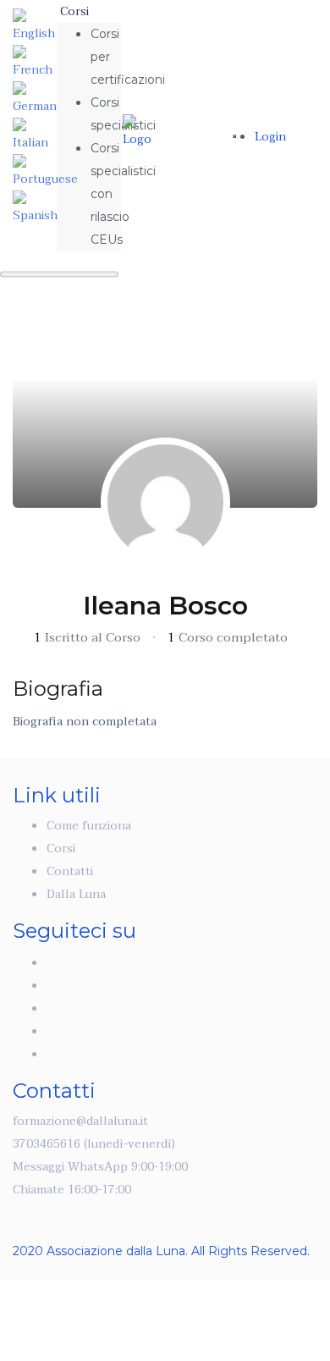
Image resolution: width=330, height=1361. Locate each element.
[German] (35, 98)
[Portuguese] (45, 171)
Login (270, 136)
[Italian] (34, 135)
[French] (34, 62)
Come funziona (89, 825)
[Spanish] (35, 208)
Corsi (74, 11)
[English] (34, 26)
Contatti (70, 871)
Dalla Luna (76, 894)
